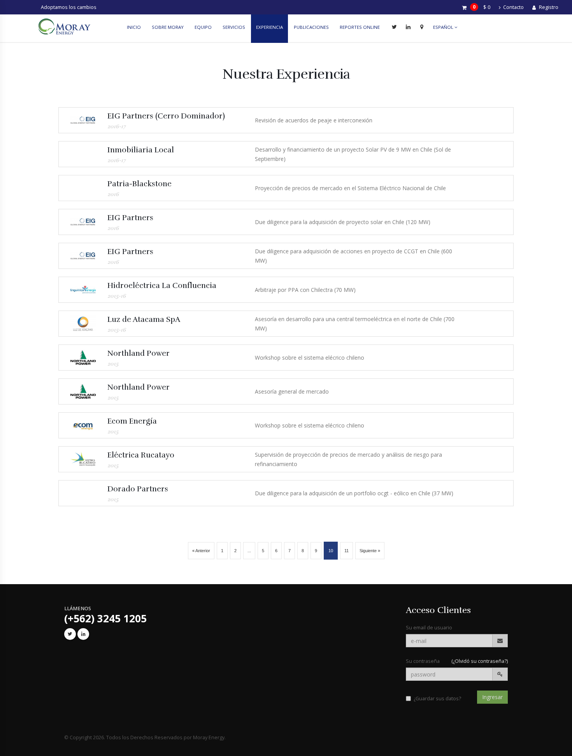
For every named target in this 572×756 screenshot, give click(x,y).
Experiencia (269, 27)
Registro (548, 7)
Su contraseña (423, 661)
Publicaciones (311, 27)
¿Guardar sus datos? (437, 698)
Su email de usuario (429, 627)
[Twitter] (394, 27)
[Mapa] (422, 27)
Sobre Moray (168, 27)
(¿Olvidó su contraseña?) (479, 661)
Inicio (134, 27)
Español (443, 27)
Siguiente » (370, 550)
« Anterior (201, 550)
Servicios (234, 27)
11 (346, 550)
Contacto (513, 7)
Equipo (203, 27)
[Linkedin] (408, 27)
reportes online (360, 27)
